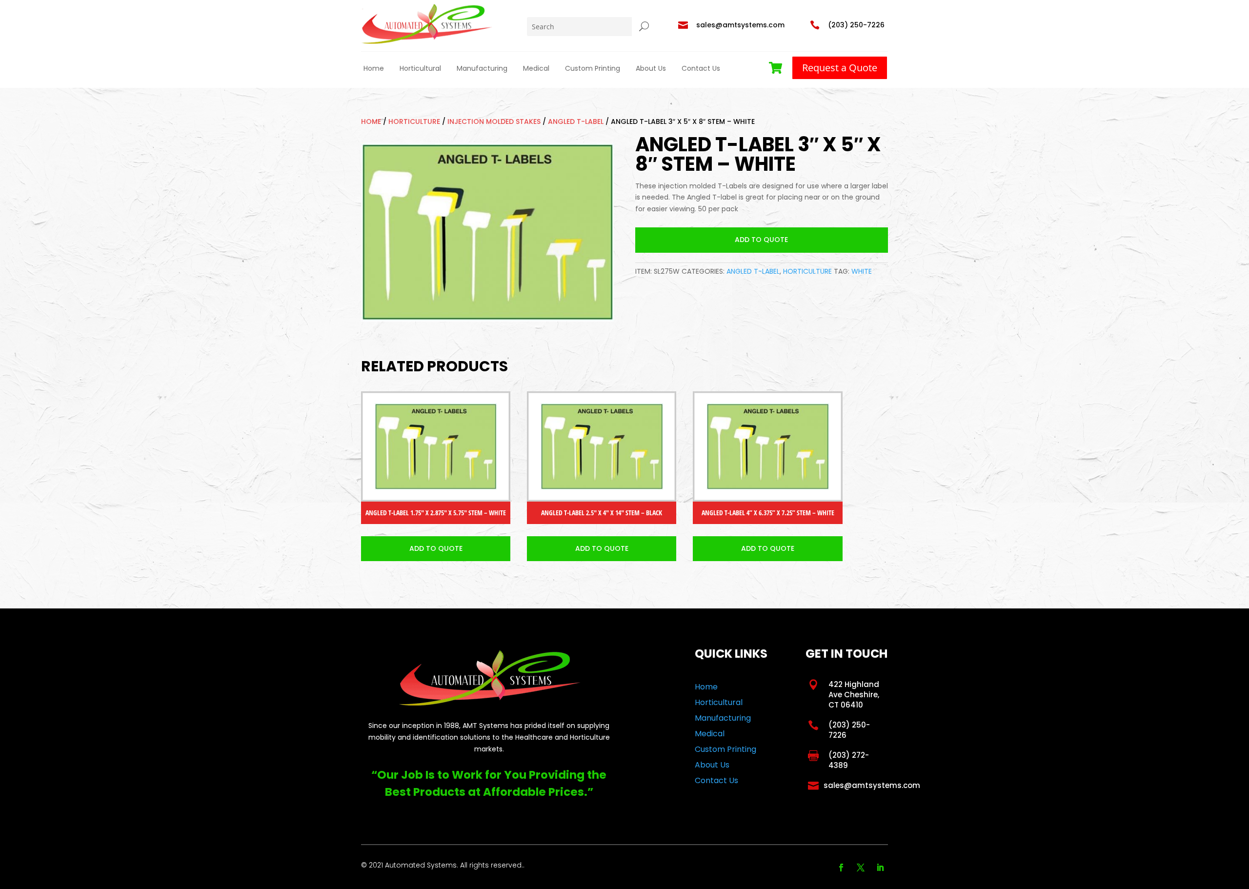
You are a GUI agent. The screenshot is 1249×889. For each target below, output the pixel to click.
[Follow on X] (860, 867)
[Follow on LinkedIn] (880, 867)
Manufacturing (482, 68)
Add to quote (761, 239)
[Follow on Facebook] (841, 867)
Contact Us (701, 68)
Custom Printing (592, 68)
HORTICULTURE (414, 121)
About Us (651, 68)
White (861, 271)
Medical (536, 68)
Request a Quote (839, 67)
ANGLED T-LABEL (576, 121)
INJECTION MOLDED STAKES (494, 121)
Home (373, 68)
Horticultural (420, 68)
